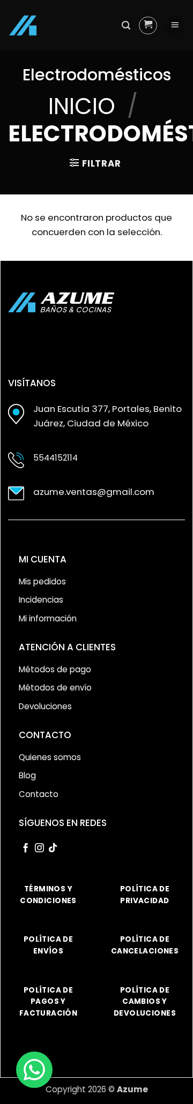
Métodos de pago (55, 669)
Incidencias (41, 599)
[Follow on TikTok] (52, 848)
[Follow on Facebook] (25, 848)
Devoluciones (45, 706)
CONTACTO (45, 735)
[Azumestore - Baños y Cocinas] (23, 25)
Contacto (38, 794)
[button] (126, 25)
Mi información (48, 618)
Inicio (81, 106)
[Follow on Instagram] (39, 848)
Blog (27, 775)
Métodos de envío (55, 687)
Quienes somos (50, 757)
